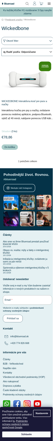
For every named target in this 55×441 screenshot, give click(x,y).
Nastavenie (42, 413)
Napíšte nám (9, 368)
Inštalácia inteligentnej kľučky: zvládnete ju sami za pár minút (25, 260)
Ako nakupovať (11, 381)
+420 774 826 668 (19, 343)
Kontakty (7, 372)
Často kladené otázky (14, 390)
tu (14, 421)
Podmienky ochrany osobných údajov (22, 394)
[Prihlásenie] (34, 3)
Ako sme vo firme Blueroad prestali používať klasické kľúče (26, 242)
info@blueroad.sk (19, 336)
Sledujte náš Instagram (21, 188)
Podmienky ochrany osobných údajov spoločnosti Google (15, 424)
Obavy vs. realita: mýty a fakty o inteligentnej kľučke (26, 251)
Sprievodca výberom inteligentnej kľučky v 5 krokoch (26, 269)
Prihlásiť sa (13, 318)
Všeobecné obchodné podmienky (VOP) (24, 377)
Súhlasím (26, 434)
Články (6, 359)
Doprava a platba (12, 386)
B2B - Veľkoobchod (13, 364)
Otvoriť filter (12, 41)
